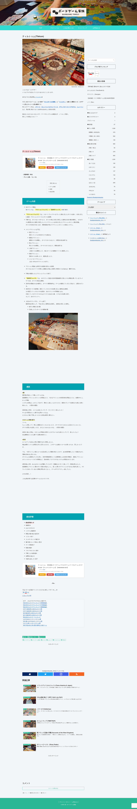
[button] (113, 60)
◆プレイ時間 (101, 128)
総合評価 (52, 191)
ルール (43, 640)
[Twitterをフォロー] (45, 674)
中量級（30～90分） (102, 136)
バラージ (37, 107)
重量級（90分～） (34, 637)
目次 (51, 183)
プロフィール (101, 120)
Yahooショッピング (61, 167)
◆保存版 (101, 124)
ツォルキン (62, 102)
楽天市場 (50, 167)
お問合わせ (75, 802)
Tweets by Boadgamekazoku (95, 197)
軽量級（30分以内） (102, 132)
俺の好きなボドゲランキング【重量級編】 (35, 607)
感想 (51, 189)
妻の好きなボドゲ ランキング (32, 617)
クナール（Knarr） (95, 228)
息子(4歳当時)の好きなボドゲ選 (32, 609)
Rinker (44, 162)
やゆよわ (102, 190)
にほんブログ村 (26, 595)
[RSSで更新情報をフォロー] (76, 674)
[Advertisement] (53, 134)
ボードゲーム (27, 640)
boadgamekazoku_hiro (96, 220)
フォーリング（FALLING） (98, 218)
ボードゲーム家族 (36, 640)
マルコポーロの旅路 (49, 102)
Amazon (42, 167)
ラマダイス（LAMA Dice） (97, 238)
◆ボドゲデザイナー (101, 117)
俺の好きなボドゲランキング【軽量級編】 (35, 603)
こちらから (38, 97)
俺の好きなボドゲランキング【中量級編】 (35, 605)
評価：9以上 (102, 148)
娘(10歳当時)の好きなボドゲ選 (32, 615)
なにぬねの (102, 179)
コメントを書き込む (53, 788)
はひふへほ (102, 183)
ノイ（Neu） (91, 102)
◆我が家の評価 (101, 144)
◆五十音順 (101, 159)
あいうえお (102, 163)
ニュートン (80, 107)
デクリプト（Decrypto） (94, 94)
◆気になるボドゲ (101, 113)
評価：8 (25, 637)
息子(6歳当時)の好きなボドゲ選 (32, 611)
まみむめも (102, 186)
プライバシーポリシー (64, 802)
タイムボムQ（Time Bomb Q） (96, 90)
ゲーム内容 (52, 186)
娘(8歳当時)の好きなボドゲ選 (32, 613)
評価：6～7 (102, 155)
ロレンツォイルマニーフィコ (49, 107)
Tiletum (64, 640)
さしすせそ (102, 171)
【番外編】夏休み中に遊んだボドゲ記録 (98, 86)
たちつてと (42, 637)
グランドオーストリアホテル (67, 107)
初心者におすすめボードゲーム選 (32, 621)
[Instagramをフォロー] (61, 674)
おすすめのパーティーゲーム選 (32, 619)
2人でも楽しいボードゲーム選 (32, 623)
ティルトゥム (57, 640)
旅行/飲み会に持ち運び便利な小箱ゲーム (35, 625)
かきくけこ (102, 167)
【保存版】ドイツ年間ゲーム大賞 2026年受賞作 (101, 98)
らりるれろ (102, 194)
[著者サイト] (29, 674)
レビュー (50, 640)
